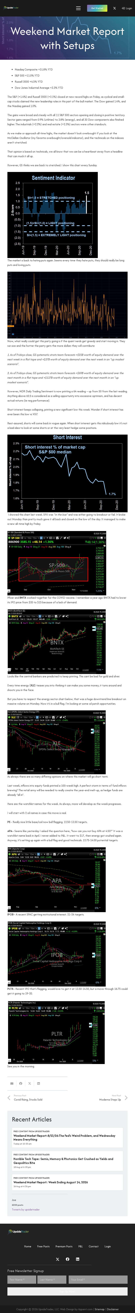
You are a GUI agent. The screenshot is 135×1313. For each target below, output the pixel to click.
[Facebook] (67, 1259)
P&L (80, 1246)
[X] (115, 8)
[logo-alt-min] (10, 8)
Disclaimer (113, 1309)
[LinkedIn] (77, 1259)
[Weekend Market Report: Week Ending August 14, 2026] (67, 1182)
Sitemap (100, 1309)
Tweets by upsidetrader (26, 1209)
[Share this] (20, 1083)
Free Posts (43, 1246)
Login (108, 1246)
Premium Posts (63, 1246)
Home (27, 1246)
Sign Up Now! (67, 1291)
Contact (94, 1246)
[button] (78, 8)
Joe (14, 1200)
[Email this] (11, 1083)
